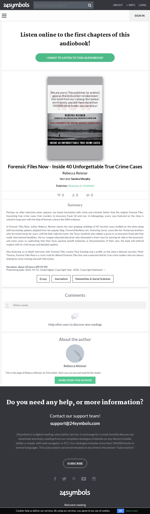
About (118, 5)
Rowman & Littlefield (81, 185)
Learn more (132, 510)
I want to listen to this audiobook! (75, 57)
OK (120, 511)
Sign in (140, 15)
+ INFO (130, 5)
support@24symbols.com (75, 423)
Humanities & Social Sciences (92, 278)
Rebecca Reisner (75, 173)
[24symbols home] (16, 4)
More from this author (75, 380)
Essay (43, 278)
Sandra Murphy (80, 178)
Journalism (61, 278)
